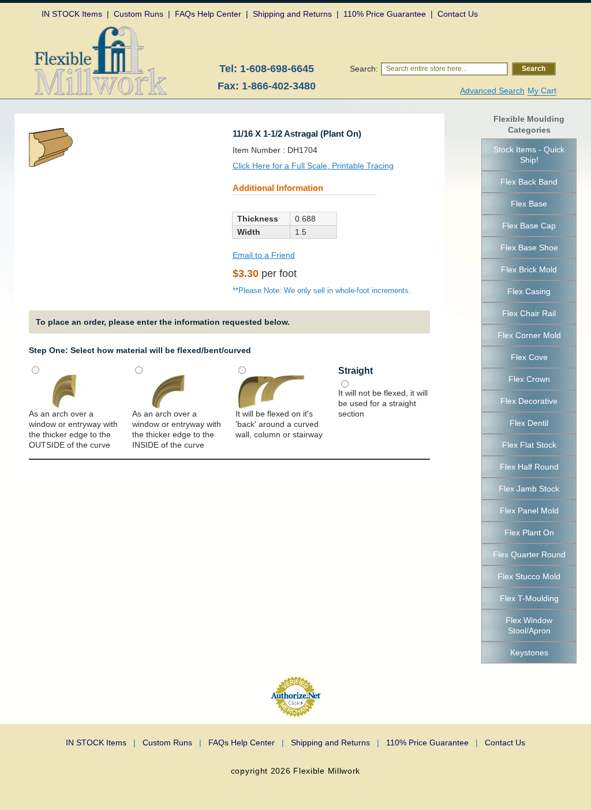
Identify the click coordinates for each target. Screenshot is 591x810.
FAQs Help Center (246, 742)
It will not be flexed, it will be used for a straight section (383, 403)
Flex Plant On (529, 532)
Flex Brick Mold (529, 269)
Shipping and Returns (335, 742)
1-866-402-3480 (279, 86)
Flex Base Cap (529, 225)
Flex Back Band (529, 181)
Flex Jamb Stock (529, 488)
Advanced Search (492, 90)
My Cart (542, 90)
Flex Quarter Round (529, 554)
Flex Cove (529, 357)
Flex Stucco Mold (529, 576)
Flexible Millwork (326, 770)
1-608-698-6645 (277, 68)
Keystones (529, 652)
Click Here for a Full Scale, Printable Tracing (313, 165)
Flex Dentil (529, 422)
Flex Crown (529, 379)
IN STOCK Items (101, 742)
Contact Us (505, 742)
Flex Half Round (529, 466)
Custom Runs (172, 742)
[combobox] (444, 69)
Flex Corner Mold (529, 335)
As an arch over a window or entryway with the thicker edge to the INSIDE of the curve (176, 429)
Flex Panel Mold (529, 510)
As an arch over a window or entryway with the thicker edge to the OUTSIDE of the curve (73, 429)
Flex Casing (529, 291)
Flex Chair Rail (529, 313)
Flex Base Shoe (529, 247)
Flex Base (529, 203)
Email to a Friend (264, 255)
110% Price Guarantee (432, 742)
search (533, 69)
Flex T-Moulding (529, 598)
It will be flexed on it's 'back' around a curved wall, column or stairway (279, 424)
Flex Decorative (529, 401)
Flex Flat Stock (529, 444)
